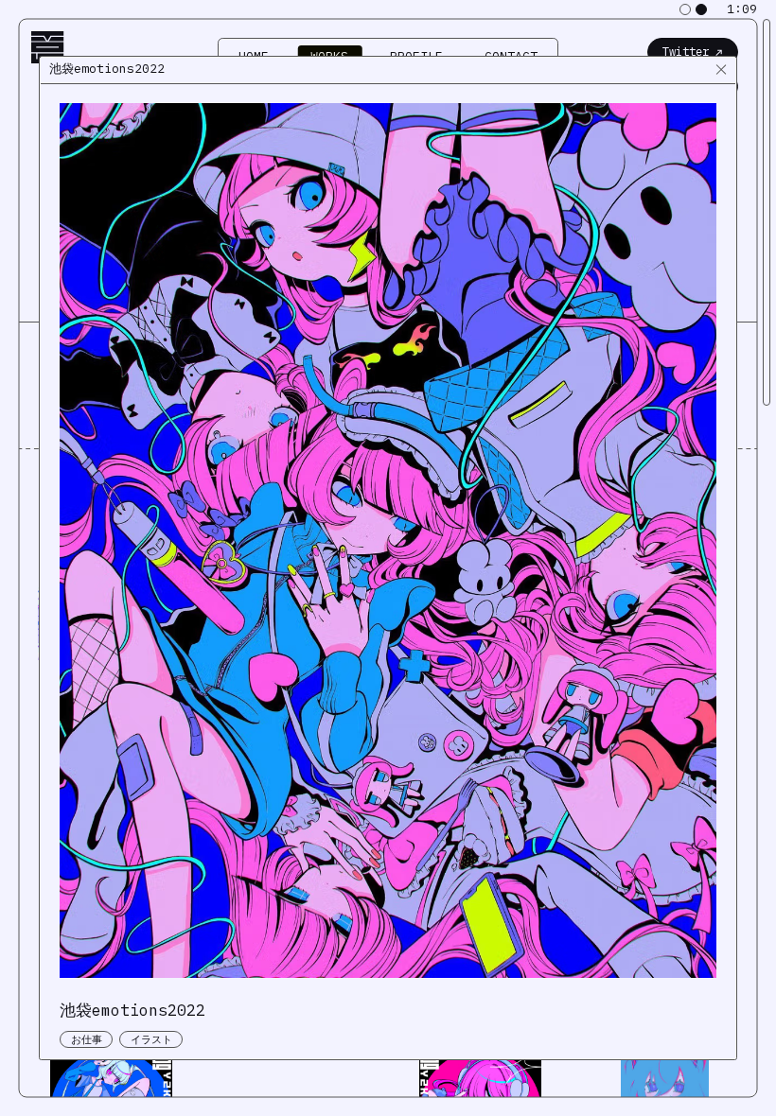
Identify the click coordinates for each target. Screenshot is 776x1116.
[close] (721, 70)
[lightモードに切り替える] (685, 9)
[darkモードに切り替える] (701, 9)
